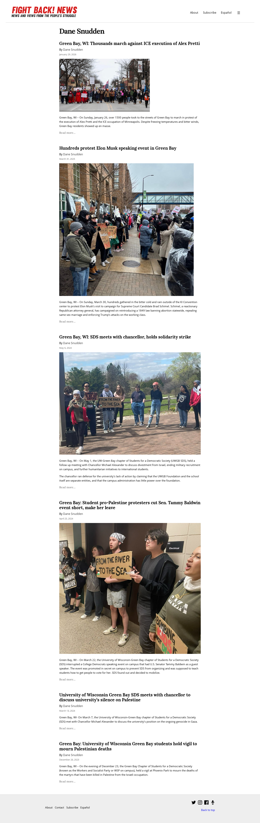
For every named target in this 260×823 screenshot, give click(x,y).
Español (226, 12)
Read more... (67, 132)
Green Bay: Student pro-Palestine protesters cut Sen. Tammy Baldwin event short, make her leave (129, 505)
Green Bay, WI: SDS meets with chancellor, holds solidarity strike (125, 337)
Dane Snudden (73, 49)
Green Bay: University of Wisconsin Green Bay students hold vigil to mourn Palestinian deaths (128, 746)
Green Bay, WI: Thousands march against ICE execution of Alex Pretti (129, 43)
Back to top (208, 810)
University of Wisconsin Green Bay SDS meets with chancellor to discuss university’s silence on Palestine (124, 697)
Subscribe (209, 12)
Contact (59, 807)
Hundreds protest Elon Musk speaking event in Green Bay (117, 148)
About (194, 12)
